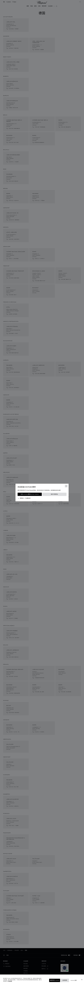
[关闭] (81, 979)
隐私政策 (10, 981)
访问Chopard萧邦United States (30, 494)
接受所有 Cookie (54, 980)
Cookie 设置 (74, 980)
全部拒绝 (64, 980)
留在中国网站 (54, 494)
